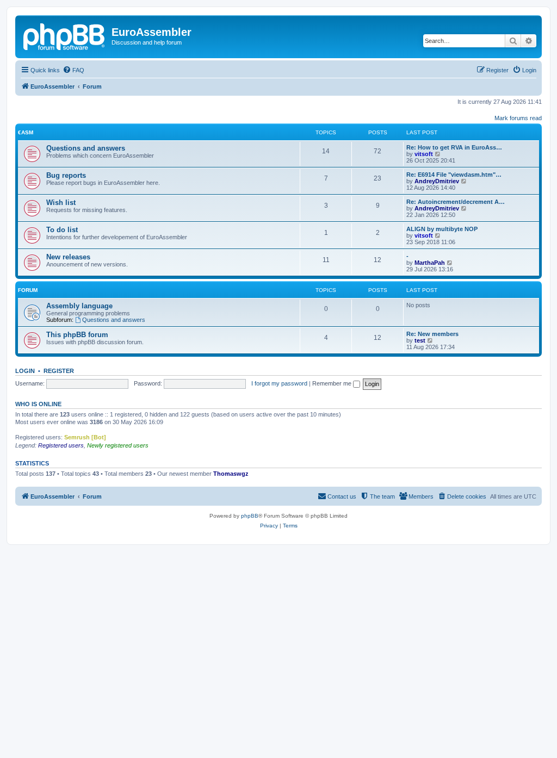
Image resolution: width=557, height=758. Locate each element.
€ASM (25, 132)
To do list (62, 230)
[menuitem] (73, 70)
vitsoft (423, 154)
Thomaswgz (231, 473)
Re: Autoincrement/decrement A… (455, 201)
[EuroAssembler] (65, 35)
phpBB (249, 516)
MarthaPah (429, 262)
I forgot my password (279, 383)
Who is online (38, 404)
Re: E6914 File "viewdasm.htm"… (454, 174)
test (419, 340)
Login (25, 371)
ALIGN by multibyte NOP (442, 229)
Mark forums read (518, 118)
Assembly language (79, 306)
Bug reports (66, 175)
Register (59, 371)
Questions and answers (85, 148)
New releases (68, 257)
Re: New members (432, 334)
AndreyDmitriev (436, 181)
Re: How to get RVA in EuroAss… (454, 147)
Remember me (332, 383)
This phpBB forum (77, 335)
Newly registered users (117, 445)
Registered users (61, 445)
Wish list (61, 202)
